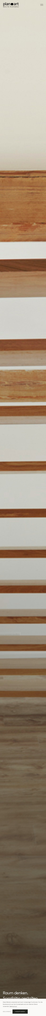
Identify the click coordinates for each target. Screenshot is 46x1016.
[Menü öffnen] (41, 5)
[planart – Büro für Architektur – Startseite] (11, 4)
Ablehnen (7, 1011)
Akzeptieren (20, 1011)
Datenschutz (13, 1006)
